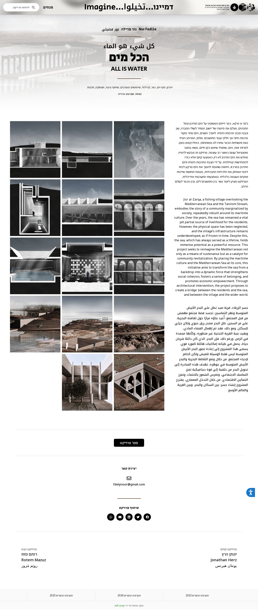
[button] (147, 517)
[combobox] (21, 7)
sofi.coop (119, 605)
